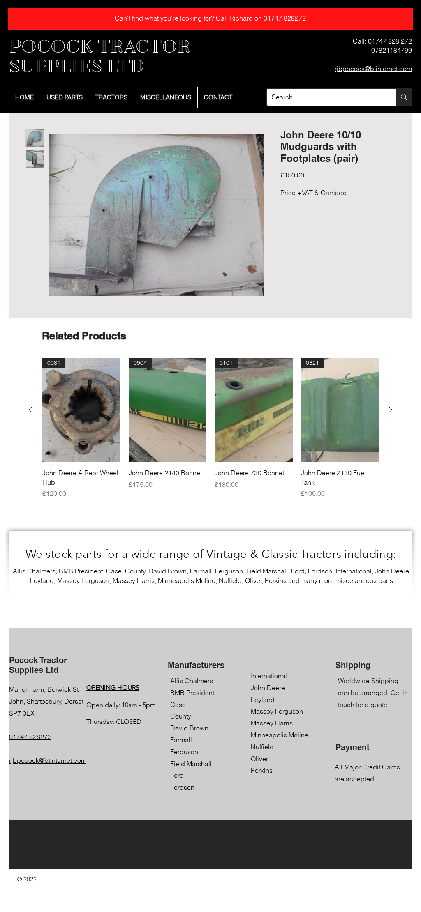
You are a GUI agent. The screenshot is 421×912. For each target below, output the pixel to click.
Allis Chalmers (191, 681)
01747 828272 (285, 18)
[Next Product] (391, 410)
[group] (210, 428)
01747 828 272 (390, 41)
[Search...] (404, 97)
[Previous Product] (30, 410)
